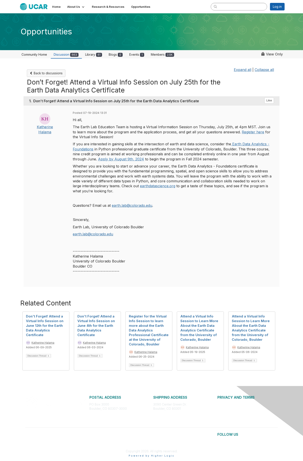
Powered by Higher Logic (152, 455)
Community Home (34, 54)
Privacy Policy (227, 408)
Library (92, 54)
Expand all (242, 69)
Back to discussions (48, 73)
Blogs (115, 54)
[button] (76, 6)
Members (162, 54)
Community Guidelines (233, 417)
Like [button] (269, 100)
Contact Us (225, 422)
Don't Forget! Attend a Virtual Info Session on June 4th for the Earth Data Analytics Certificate (96, 325)
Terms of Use (227, 413)
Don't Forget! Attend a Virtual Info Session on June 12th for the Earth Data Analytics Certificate (44, 325)
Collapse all (264, 69)
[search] (215, 6)
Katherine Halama (42, 342)
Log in (277, 6)
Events (136, 54)
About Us (224, 404)
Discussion (65, 54)
